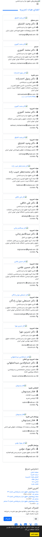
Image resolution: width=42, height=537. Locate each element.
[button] (23, 529)
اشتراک (7, 518)
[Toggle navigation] (21, 4)
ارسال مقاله (35, 479)
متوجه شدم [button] (34, 534)
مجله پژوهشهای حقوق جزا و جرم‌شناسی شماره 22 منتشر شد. (22, 497)
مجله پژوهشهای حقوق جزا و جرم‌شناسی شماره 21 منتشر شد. (21, 502)
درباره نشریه (34, 474)
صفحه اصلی (34, 472)
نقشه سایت (34, 484)
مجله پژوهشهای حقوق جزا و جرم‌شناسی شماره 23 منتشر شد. (22, 493)
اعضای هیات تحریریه (31, 477)
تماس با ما (35, 481)
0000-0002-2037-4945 (29, 97)
